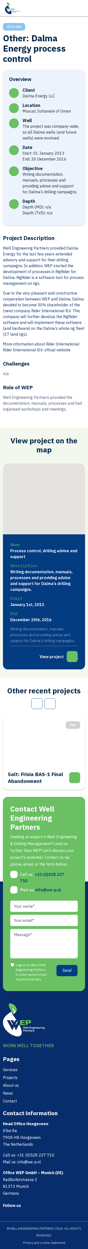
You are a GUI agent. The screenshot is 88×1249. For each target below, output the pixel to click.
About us (11, 1085)
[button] (67, 497)
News (8, 1093)
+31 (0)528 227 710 (35, 1155)
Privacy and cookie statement (44, 1243)
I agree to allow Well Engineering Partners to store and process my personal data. (31, 972)
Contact (10, 1101)
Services (10, 1069)
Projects (10, 1077)
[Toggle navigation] (81, 7)
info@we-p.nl (48, 890)
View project (52, 656)
